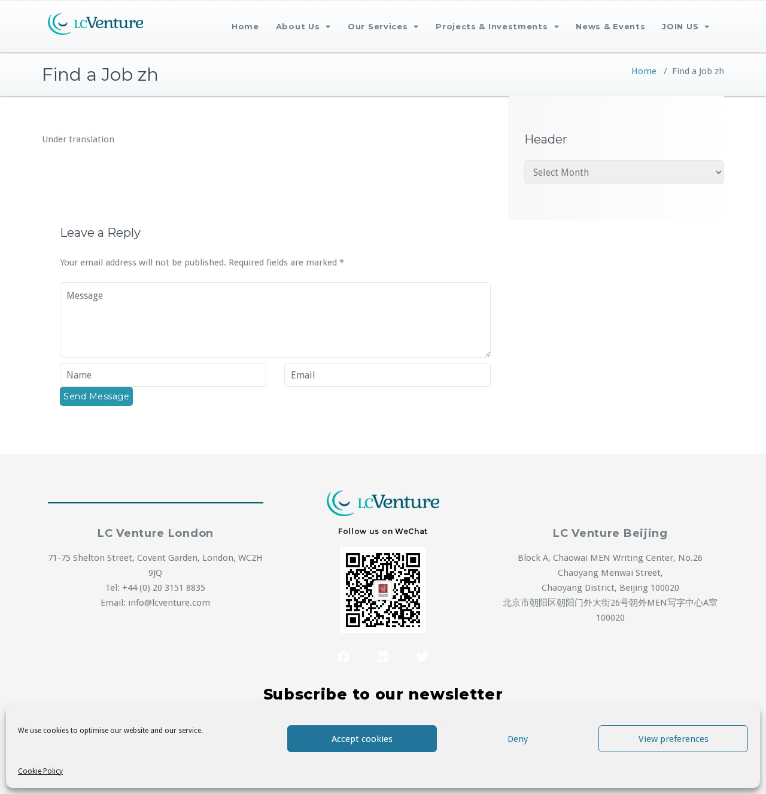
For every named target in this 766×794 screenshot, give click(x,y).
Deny (517, 739)
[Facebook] (343, 657)
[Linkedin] (383, 657)
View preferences (674, 739)
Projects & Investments (492, 26)
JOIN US (680, 26)
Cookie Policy (40, 771)
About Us (298, 26)
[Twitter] (422, 657)
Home (245, 26)
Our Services (378, 26)
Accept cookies (362, 739)
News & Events (610, 26)
